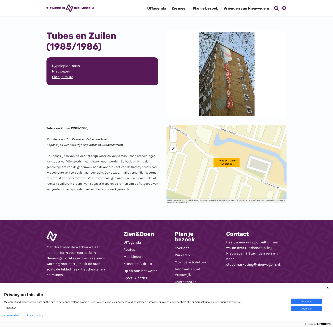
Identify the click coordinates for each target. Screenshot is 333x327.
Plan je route (62, 77)
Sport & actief (135, 278)
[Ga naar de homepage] (70, 8)
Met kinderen (134, 257)
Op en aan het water (140, 271)
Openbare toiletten (190, 262)
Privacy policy (35, 315)
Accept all (306, 301)
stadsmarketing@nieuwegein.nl (253, 264)
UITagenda (132, 242)
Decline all (306, 308)
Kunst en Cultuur (137, 264)
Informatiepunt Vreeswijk (187, 272)
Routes (129, 249)
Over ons (182, 248)
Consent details (13, 315)
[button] (226, 164)
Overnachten (186, 282)
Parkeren (182, 255)
